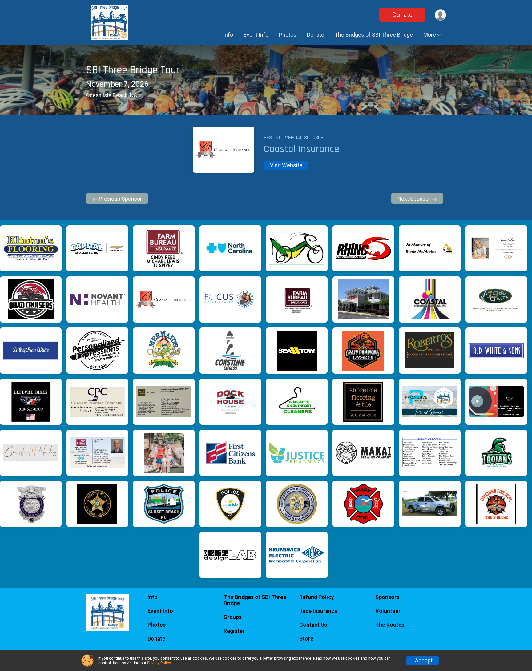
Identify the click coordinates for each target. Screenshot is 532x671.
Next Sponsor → (417, 199)
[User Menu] (440, 15)
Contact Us (313, 625)
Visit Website (286, 165)
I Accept (422, 660)
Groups (233, 617)
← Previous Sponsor (117, 199)
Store (306, 639)
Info (228, 34)
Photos (287, 34)
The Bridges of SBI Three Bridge (374, 34)
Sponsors (387, 597)
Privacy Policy (159, 663)
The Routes (389, 625)
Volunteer (388, 611)
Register (234, 631)
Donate (402, 14)
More (429, 34)
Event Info (256, 34)
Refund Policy (316, 597)
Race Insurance (318, 611)
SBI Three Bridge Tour (132, 70)
